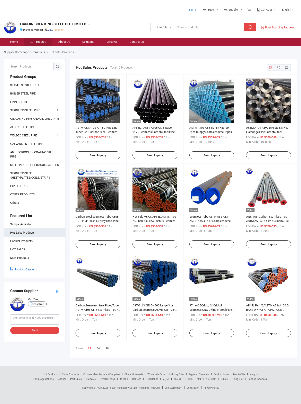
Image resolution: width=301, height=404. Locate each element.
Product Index (221, 374)
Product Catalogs (26, 269)
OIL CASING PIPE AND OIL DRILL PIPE (34, 118)
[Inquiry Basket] (250, 9)
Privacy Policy (211, 387)
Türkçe (224, 378)
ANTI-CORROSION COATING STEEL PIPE (32, 154)
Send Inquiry (98, 155)
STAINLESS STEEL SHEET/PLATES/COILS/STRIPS (30, 175)
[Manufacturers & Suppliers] (30, 8)
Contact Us (137, 42)
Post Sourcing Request (279, 27)
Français (91, 378)
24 (89, 348)
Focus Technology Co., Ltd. (124, 387)
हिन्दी (199, 378)
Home (14, 42)
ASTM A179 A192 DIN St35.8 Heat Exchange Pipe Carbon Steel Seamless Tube (268, 132)
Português (76, 378)
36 (98, 348)
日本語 (189, 378)
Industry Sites (176, 374)
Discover (111, 42)
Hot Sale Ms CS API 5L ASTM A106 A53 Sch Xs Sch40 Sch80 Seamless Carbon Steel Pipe (154, 221)
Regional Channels (199, 374)
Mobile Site (239, 374)
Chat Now (38, 304)
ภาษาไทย (211, 378)
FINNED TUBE (19, 102)
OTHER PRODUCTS (22, 194)
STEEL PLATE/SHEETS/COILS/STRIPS (34, 165)
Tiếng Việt (237, 378)
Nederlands (152, 378)
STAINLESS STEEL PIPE (25, 110)
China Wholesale (133, 374)
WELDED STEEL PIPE (23, 135)
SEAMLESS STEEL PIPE (25, 85)
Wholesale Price (156, 374)
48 (107, 348)
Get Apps (266, 9)
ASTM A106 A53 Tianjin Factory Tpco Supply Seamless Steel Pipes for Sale (210, 132)
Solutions (88, 42)
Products (40, 42)
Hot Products (50, 374)
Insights (254, 374)
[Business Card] (57, 291)
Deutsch (136, 378)
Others (14, 203)
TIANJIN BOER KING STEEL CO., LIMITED (52, 24)
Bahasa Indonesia (258, 378)
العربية (166, 378)
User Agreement (173, 387)
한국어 (177, 378)
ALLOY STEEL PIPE (22, 127)
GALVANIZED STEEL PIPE (26, 144)
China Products (70, 374)
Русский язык (107, 378)
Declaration (193, 387)
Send (35, 330)
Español (61, 378)
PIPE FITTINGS (19, 186)
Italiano (124, 378)
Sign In (193, 9)
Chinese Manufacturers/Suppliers (101, 374)
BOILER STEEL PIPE (23, 93)
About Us (64, 42)
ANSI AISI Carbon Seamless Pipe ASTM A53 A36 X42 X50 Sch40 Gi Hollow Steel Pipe (267, 221)
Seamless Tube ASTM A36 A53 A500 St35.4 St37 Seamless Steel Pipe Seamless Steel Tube (210, 221)
